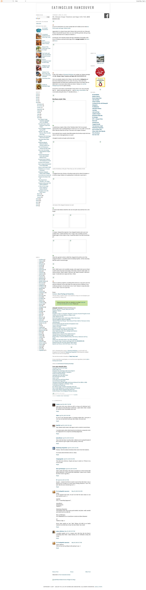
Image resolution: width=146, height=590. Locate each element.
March (38, 194)
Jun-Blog (94, 110)
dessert (41, 304)
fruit (40, 313)
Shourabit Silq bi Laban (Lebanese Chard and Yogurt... (44, 125)
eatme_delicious (60, 531)
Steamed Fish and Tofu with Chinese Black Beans (64, 342)
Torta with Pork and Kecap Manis (60, 379)
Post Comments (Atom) (64, 575)
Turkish (41, 291)
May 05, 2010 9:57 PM (69, 531)
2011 (37, 101)
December (39, 104)
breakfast (41, 298)
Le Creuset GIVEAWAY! (45, 28)
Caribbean (41, 259)
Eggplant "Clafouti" (56, 311)
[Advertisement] (42, 232)
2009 (37, 199)
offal (40, 326)
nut (39, 324)
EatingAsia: (63, 294)
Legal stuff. (99, 586)
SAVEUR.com (95, 122)
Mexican (41, 280)
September (40, 109)
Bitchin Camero (96, 96)
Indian (40, 268)
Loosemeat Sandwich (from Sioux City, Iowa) (46, 36)
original (41, 327)
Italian (40, 271)
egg (40, 308)
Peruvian (41, 284)
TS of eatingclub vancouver (62, 491)
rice (40, 339)
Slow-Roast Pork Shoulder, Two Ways (44, 180)
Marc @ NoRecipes (60, 469)
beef (40, 294)
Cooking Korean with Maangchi (100, 103)
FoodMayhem (95, 107)
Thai (40, 290)
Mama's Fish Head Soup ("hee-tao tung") (46, 48)
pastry (40, 331)
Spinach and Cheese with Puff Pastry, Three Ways (64, 344)
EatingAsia (94, 105)
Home (71, 572)
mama (40, 320)
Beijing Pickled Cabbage (58, 332)
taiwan (40, 349)
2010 (37, 102)
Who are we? (100, 63)
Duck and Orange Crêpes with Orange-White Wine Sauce (66, 318)
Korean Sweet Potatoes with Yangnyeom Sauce (44, 160)
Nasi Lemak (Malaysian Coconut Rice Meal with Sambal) (66, 388)
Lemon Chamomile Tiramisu (59, 325)
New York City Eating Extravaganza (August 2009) (44, 151)
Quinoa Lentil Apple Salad (44, 167)
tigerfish (58, 425)
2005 (37, 205)
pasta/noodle (42, 330)
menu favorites (42, 321)
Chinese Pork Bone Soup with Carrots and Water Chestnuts (46, 74)
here (88, 39)
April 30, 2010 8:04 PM (69, 459)
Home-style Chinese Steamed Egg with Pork (63, 389)
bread (40, 297)
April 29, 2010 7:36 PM (65, 404)
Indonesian (41, 269)
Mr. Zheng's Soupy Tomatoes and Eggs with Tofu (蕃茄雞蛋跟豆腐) (71, 18)
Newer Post (55, 572)
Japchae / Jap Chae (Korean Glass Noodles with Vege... (44, 133)
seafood (41, 344)
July (38, 112)
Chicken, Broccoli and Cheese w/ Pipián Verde (63, 315)
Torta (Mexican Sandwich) (44, 175)
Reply (57, 411)
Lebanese (41, 277)
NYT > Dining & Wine (97, 119)
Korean (41, 275)
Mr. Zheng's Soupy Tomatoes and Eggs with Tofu (64, 386)
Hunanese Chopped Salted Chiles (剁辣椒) (44, 172)
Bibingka (54, 312)
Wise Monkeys (96, 133)
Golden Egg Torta (56, 369)
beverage (41, 295)
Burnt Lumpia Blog (96, 98)
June (38, 114)
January (39, 197)
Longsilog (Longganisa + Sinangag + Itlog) (62, 384)
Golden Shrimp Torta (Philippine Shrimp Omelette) (64, 391)
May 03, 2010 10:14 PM (77, 491)
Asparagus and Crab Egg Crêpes (60, 375)
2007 (37, 202)
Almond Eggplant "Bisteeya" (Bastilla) (61, 319)
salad (40, 340)
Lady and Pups (95, 112)
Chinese (41, 261)
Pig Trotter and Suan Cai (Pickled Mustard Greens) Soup (46, 55)
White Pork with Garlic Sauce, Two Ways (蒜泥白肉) (64, 339)
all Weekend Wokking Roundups (66, 363)
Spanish (41, 288)
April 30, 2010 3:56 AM (66, 425)
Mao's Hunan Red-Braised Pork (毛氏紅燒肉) (44, 164)
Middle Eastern (42, 281)
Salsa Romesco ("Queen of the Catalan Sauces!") (63, 334)
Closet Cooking (96, 101)
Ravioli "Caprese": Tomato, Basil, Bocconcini (63, 309)
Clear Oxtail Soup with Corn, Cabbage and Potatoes (64, 331)
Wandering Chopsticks (71, 352)
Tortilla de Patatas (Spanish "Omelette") (61, 372)
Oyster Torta (55, 378)
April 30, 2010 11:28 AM (68, 438)
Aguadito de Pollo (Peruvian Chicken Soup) (62, 335)
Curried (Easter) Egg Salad (58, 381)
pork (40, 333)
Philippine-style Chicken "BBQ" (46, 66)
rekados (41, 337)
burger (40, 300)
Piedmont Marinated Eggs (46, 85)
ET (56, 480)
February (39, 195)
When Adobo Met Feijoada (98, 131)
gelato (40, 314)
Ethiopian (41, 264)
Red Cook (94, 121)
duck (40, 305)
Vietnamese (42, 292)
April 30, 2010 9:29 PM (71, 469)
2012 (37, 99)
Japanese (41, 274)
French (40, 265)
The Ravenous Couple (97, 126)
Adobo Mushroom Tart (58, 316)
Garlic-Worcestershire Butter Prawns (46, 42)
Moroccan (41, 282)
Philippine (41, 285)
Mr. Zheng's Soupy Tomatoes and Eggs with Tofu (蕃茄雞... (43, 121)
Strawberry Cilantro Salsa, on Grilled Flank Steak (64, 328)
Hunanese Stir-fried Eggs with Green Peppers (44, 136)
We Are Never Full (97, 129)
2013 (37, 97)
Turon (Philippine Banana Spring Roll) (44, 129)
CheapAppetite (59, 459)
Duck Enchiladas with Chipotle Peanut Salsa (63, 329)
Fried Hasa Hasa (46, 78)
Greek (40, 267)
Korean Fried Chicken (43, 162)
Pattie (57, 415)
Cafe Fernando (95, 100)
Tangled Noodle (96, 124)
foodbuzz (41, 311)
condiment (41, 303)
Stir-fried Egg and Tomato (58, 376)
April (38, 117)
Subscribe (38, 23)
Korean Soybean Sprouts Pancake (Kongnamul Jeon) (65, 324)
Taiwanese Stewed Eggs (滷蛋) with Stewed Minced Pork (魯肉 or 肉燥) (69, 382)
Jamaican (41, 272)
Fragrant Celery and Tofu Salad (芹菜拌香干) (44, 183)
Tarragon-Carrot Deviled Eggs (59, 368)
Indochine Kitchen (96, 108)
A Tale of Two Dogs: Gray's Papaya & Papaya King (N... (43, 188)
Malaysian (41, 278)
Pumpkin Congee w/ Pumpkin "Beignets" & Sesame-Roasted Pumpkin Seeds (71, 313)
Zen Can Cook (95, 134)
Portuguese (41, 287)
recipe (40, 336)
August (38, 111)
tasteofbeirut (59, 438)
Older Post (87, 572)
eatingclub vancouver (73, 7)
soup (40, 347)
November (39, 106)
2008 (37, 200)
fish (40, 310)
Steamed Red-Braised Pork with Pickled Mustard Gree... (43, 156)
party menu (42, 328)
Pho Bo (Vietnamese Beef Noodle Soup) (46, 61)
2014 (37, 96)
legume (41, 318)
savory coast (42, 343)
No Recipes (95, 117)
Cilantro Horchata (56, 326)
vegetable (41, 350)
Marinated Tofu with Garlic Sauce (43, 191)
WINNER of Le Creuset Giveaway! (44, 169)
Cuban (40, 262)
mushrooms (42, 323)
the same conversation (80, 90)
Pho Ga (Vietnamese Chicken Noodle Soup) (44, 147)
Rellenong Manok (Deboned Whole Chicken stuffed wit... (44, 144)
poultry (40, 334)
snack (40, 346)
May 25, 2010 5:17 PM (77, 542)
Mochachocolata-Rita (97, 115)
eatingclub (41, 307)
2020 (37, 94)
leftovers (41, 317)
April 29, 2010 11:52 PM (64, 415)
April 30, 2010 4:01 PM (73, 448)
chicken (41, 301)
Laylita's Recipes (96, 114)
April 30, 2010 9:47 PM (63, 480)
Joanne (58, 404)
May (38, 116)
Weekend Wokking (68, 74)
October (39, 107)
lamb (40, 316)
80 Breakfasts (95, 94)
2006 (37, 204)
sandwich (41, 341)
